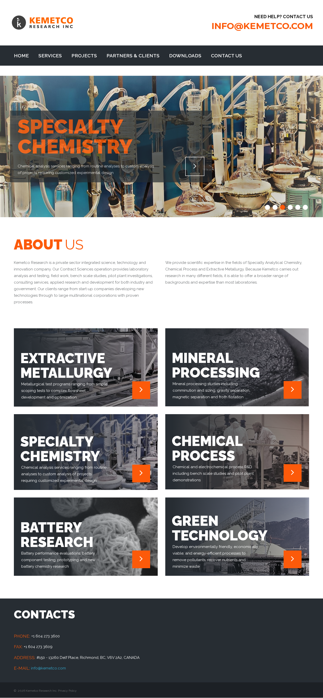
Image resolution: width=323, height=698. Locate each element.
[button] (267, 207)
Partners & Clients (132, 55)
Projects (84, 55)
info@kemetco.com (262, 25)
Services (50, 55)
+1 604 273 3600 (45, 636)
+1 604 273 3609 (38, 646)
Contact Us (226, 55)
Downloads (185, 55)
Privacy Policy (67, 690)
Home (21, 55)
